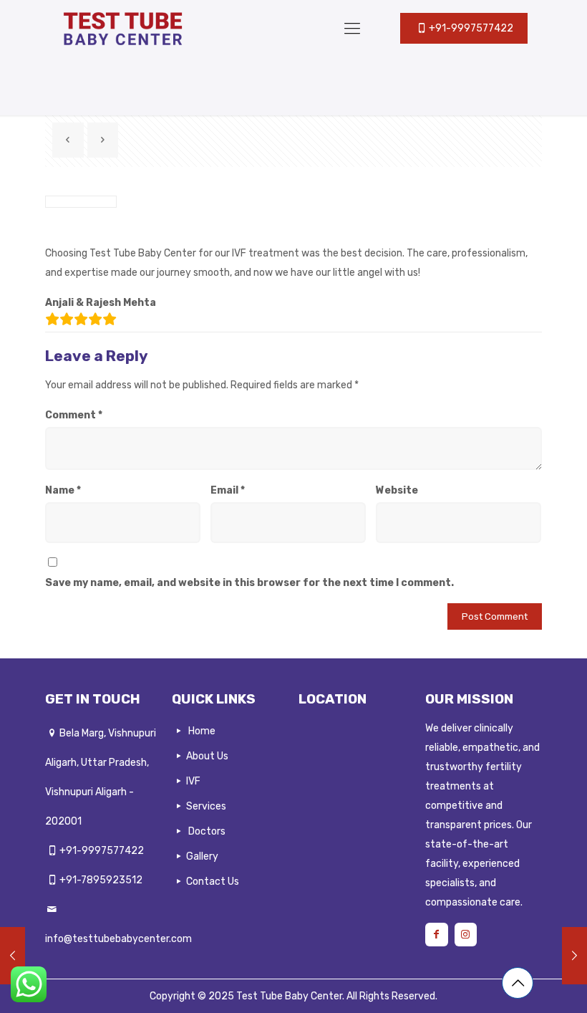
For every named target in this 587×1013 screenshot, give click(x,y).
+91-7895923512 (100, 880)
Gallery (202, 856)
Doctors (206, 831)
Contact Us (212, 881)
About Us (207, 756)
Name (63, 490)
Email (227, 490)
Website (397, 490)
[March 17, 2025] (12, 955)
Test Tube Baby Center (289, 996)
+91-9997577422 (101, 851)
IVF (193, 781)
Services (206, 806)
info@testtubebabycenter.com (118, 939)
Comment (73, 415)
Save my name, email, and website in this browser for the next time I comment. (249, 583)
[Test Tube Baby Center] (121, 28)
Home (201, 731)
